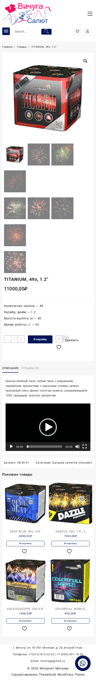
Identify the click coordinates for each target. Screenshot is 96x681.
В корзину (40, 339)
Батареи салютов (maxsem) (72, 462)
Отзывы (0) (30, 368)
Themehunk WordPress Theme (61, 674)
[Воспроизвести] (11, 446)
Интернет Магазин (54, 668)
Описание (10, 368)
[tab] (11, 368)
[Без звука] (77, 446)
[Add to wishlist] (59, 338)
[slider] (44, 446)
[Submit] (46, 32)
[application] (48, 427)
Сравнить (67, 340)
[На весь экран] (84, 446)
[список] (25, 551)
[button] (48, 427)
